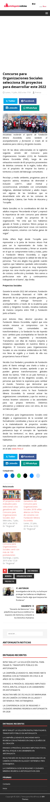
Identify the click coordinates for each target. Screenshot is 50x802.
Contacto (6, 784)
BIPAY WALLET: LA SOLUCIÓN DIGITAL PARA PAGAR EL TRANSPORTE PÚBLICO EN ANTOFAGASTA (23, 665)
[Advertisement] (25, 45)
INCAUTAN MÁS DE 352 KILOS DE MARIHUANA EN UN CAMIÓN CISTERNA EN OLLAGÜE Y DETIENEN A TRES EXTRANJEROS (24, 697)
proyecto (9, 581)
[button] (46, 13)
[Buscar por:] (25, 633)
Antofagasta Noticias (17, 642)
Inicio (5, 788)
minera (8, 576)
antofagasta (16, 571)
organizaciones (24, 576)
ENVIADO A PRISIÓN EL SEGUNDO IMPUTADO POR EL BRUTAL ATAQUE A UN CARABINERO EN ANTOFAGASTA (24, 686)
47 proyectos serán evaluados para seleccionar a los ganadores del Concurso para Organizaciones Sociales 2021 (11, 509)
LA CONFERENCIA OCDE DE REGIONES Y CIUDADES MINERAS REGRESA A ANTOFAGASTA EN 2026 (25, 708)
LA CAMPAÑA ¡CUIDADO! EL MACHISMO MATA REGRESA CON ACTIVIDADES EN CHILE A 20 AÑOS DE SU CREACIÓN (24, 676)
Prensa (38, 92)
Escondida (33, 571)
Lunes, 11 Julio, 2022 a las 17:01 (18, 92)
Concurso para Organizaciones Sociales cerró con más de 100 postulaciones (11, 549)
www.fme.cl (17, 448)
